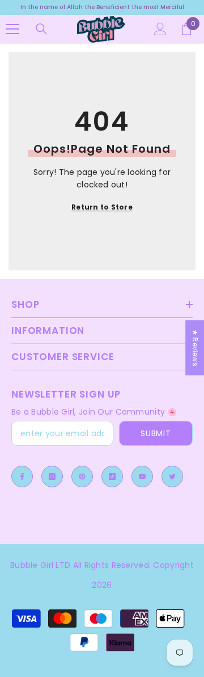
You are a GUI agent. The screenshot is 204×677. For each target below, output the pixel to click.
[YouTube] (142, 476)
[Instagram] (52, 476)
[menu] (12, 29)
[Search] (41, 29)
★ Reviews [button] (195, 347)
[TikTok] (112, 476)
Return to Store (102, 207)
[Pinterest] (82, 476)
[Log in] (160, 29)
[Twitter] (172, 476)
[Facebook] (22, 476)
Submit (156, 433)
